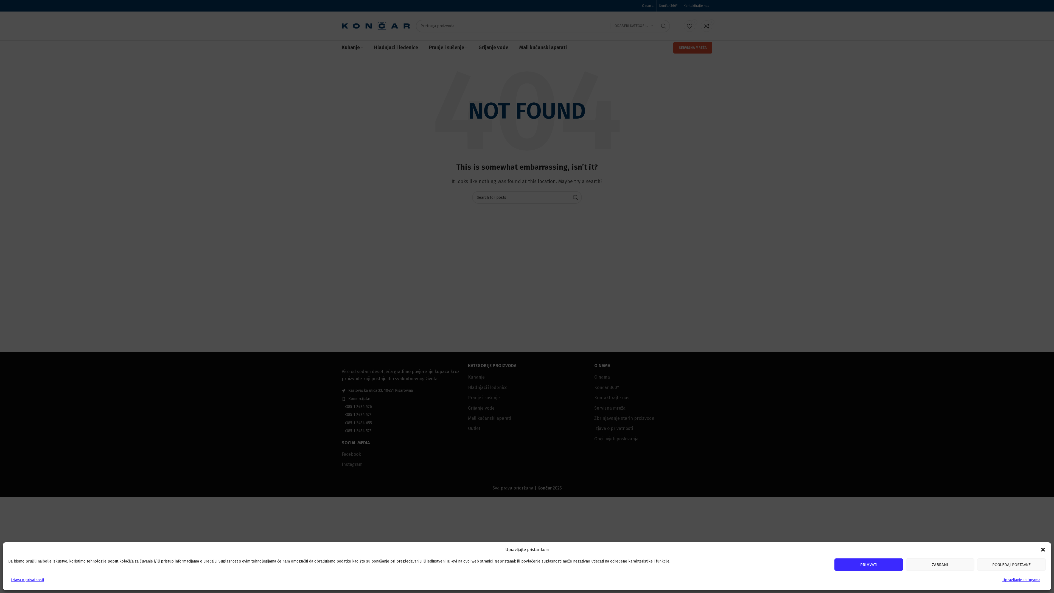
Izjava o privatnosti (27, 580)
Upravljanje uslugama (1021, 580)
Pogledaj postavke (1011, 564)
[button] (1043, 549)
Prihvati (869, 564)
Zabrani (940, 564)
